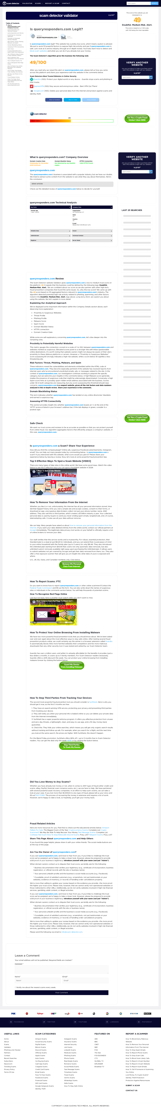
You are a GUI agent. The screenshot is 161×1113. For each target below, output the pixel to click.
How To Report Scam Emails (136, 1066)
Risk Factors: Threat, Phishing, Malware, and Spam (15, 42)
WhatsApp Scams (70, 1080)
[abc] (94, 1013)
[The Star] (134, 1013)
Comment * (19, 964)
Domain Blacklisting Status (15, 45)
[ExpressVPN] (31, 86)
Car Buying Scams (42, 1061)
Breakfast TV (99, 1066)
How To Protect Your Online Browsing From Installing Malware (15, 67)
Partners (7, 1053)
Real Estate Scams (71, 1061)
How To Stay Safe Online (73, 1086)
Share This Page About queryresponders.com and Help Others (15, 80)
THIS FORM (40, 795)
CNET (97, 1044)
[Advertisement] (71, 139)
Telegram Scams (96, 835)
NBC (96, 1047)
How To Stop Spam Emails (135, 1050)
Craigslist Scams (41, 1066)
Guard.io (37, 79)
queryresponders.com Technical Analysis (13, 30)
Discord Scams (73, 835)
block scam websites (38, 51)
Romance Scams (70, 1064)
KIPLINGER (99, 1064)
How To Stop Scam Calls (135, 1055)
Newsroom (8, 1064)
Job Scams (68, 1047)
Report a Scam (52, 3)
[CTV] (54, 1013)
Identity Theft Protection (135, 1077)
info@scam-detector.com (72, 932)
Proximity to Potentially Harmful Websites (14, 39)
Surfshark (93, 702)
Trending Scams (10, 1066)
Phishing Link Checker (12, 1050)
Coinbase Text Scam (38, 835)
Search (154, 3)
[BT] (121, 1013)
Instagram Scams (70, 1039)
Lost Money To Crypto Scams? (137, 1075)
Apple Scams (40, 1055)
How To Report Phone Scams (137, 1053)
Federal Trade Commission (41, 588)
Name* (18, 977)
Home (6, 1039)
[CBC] (80, 1013)
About (6, 1041)
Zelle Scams (68, 1083)
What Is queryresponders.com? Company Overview (14, 26)
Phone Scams (69, 1058)
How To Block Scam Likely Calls (137, 1058)
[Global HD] (67, 1013)
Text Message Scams (86, 832)
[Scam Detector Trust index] (71, 118)
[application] (42, 3)
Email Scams (40, 1072)
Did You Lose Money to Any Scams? (15, 74)
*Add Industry (69, 37)
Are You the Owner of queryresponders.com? (14, 84)
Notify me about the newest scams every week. (36, 987)
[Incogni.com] (31, 91)
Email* (65, 977)
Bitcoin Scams (40, 1047)
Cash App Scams (41, 1064)
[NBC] (107, 1013)
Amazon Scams (41, 1039)
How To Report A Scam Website (138, 1064)
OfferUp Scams (41, 1053)
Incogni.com (39, 91)
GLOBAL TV (99, 1061)
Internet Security (70, 1044)
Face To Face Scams (42, 1075)
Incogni (33, 530)
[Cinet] (27, 1013)
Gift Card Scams (41, 1083)
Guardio (109, 641)
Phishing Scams (70, 1055)
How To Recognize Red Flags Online (15, 63)
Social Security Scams (43, 1041)
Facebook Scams (41, 1077)
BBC (96, 1041)
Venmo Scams (69, 1077)
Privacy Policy (9, 1069)
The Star (98, 1053)
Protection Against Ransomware (138, 1080)
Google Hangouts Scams (44, 1086)
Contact (66, 3)
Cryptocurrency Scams (78, 830)
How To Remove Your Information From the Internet (16, 58)
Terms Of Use (9, 1072)
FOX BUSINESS (100, 1055)
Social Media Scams (71, 1066)
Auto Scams (39, 1058)
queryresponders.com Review (16, 33)
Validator (27, 3)
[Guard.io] (31, 79)
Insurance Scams (70, 1041)
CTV (96, 1058)
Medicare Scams (70, 1053)
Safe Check (11, 48)
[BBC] (147, 1013)
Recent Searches (10, 1058)
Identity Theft (40, 1089)
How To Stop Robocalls (56, 835)
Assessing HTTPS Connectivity (16, 46)
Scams (38, 3)
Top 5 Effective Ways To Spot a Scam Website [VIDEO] (15, 55)
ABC (96, 1039)
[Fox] (13, 1013)
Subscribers (8, 1061)
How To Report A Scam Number (138, 1061)
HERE (69, 740)
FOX (96, 1050)
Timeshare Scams (70, 1072)
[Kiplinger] (40, 1013)
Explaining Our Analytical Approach (14, 35)
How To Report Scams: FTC (15, 60)
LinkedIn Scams (70, 1050)
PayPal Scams (40, 1044)
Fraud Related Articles (14, 77)
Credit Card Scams (42, 1069)
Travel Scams (69, 1075)
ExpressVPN (39, 86)
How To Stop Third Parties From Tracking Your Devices (15, 71)
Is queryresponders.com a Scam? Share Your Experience (16, 51)
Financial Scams (41, 1080)
